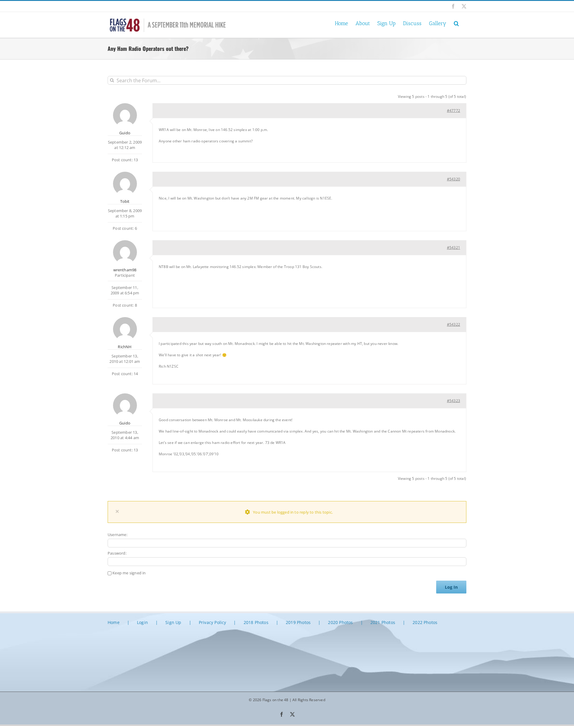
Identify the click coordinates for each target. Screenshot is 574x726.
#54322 (453, 324)
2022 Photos (425, 622)
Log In (451, 587)
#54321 (453, 247)
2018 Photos (256, 622)
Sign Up (173, 622)
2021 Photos (382, 622)
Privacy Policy (212, 622)
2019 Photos (298, 622)
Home (114, 622)
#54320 (453, 179)
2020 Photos (340, 622)
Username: (117, 534)
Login (142, 622)
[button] (456, 23)
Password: (117, 553)
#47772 (453, 110)
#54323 (453, 400)
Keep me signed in (129, 573)
